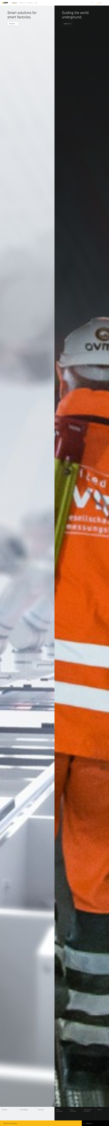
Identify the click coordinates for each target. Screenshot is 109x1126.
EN (98, 3)
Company (14, 2)
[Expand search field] (92, 3)
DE (101, 3)
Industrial (13, 24)
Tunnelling (68, 24)
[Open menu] (106, 3)
